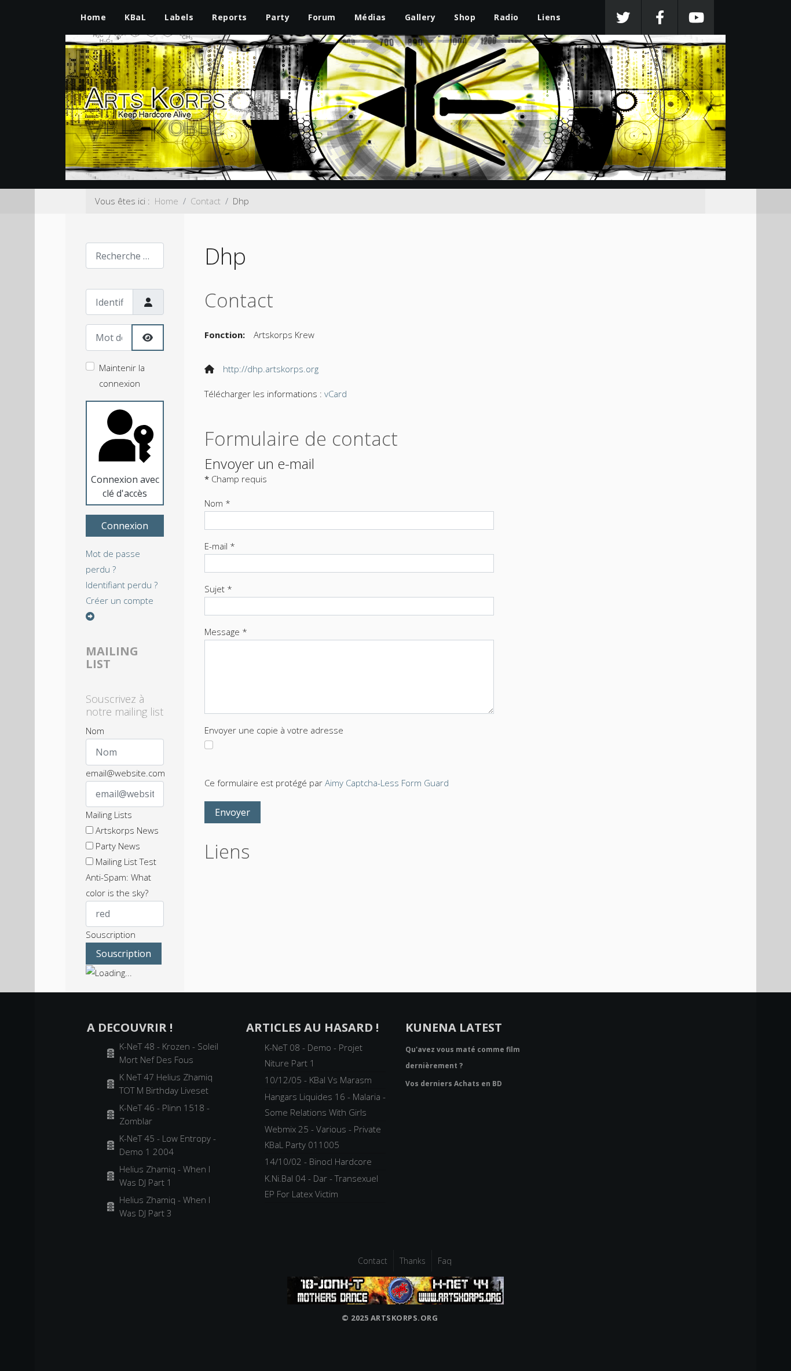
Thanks (413, 1260)
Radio (506, 17)
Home (93, 17)
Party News (116, 846)
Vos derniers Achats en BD (453, 1083)
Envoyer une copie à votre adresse (273, 730)
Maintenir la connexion (122, 375)
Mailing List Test (124, 861)
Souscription (111, 934)
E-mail (219, 546)
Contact (372, 1260)
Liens (549, 17)
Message (225, 631)
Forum (322, 17)
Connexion (124, 525)
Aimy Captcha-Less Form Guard (387, 783)
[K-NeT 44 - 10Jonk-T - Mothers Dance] (395, 1289)
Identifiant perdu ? (122, 585)
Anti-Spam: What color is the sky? (118, 885)
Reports (229, 17)
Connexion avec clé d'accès (125, 486)
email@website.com (125, 773)
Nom (95, 730)
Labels (178, 17)
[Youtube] (696, 17)
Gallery (420, 17)
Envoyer (232, 812)
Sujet (218, 589)
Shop (464, 17)
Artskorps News (126, 830)
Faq (445, 1260)
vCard (335, 393)
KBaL (135, 17)
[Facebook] (659, 17)
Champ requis (235, 479)
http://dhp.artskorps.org (270, 369)
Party (278, 17)
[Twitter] (623, 17)
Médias (370, 17)
